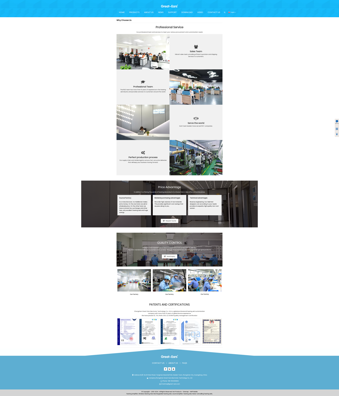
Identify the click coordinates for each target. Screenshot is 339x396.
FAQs (184, 363)
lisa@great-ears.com (172, 384)
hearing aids (187, 394)
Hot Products (177, 392)
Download (187, 12)
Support (172, 12)
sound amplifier (177, 394)
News (160, 12)
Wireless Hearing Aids (146, 394)
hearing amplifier (132, 394)
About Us (149, 12)
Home (122, 12)
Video (200, 12)
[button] (169, 221)
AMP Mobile (194, 392)
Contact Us (214, 12)
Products (134, 12)
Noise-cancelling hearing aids (202, 394)
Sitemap (186, 392)
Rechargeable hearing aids (163, 394)
